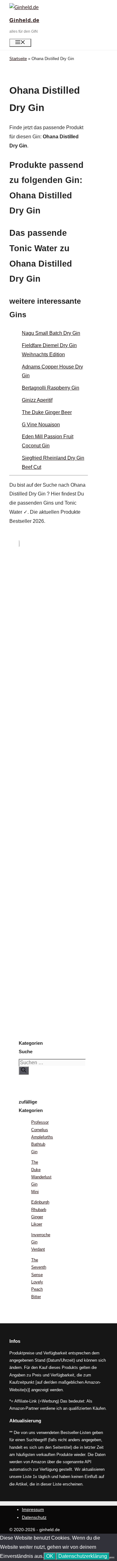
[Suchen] (24, 1070)
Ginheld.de (24, 20)
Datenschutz (34, 1517)
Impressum (33, 1509)
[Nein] (112, 1558)
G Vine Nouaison (41, 424)
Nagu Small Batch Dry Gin (51, 333)
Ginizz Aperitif (37, 400)
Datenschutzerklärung (82, 1556)
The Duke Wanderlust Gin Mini (41, 1177)
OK (49, 1556)
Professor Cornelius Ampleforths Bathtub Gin (42, 1137)
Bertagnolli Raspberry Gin (50, 387)
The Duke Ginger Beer (47, 412)
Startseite (18, 58)
